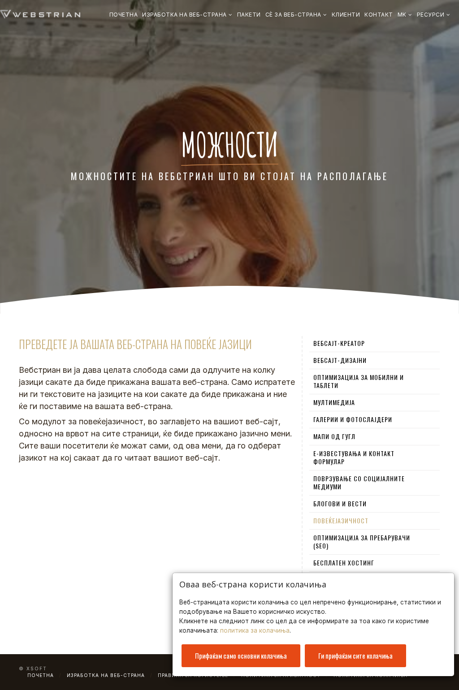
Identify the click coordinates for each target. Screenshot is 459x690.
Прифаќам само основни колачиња (241, 655)
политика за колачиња (255, 630)
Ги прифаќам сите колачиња (355, 655)
